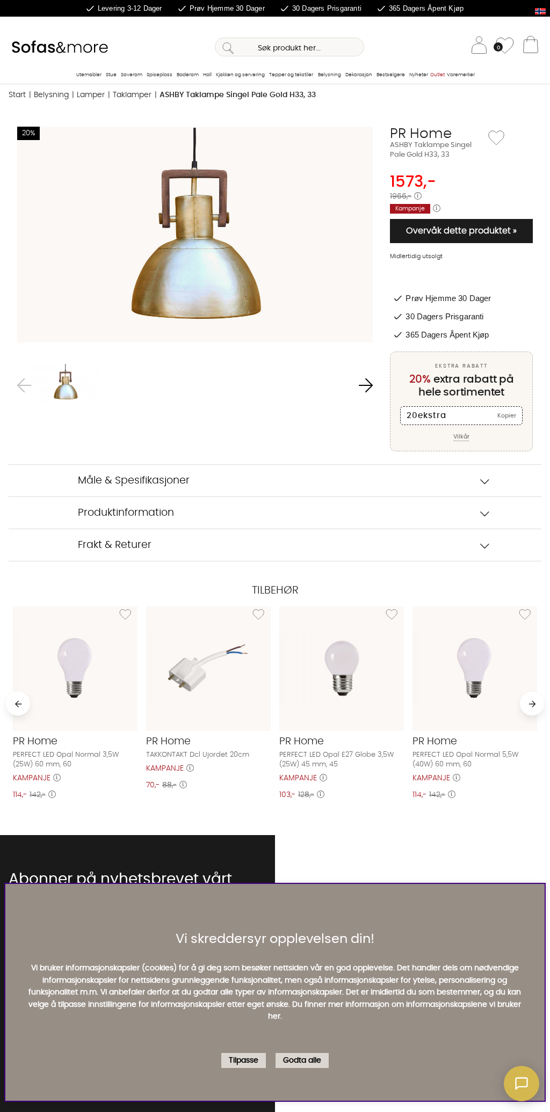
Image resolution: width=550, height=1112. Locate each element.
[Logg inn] (479, 47)
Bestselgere (391, 74)
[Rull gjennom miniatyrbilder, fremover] (365, 385)
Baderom (188, 74)
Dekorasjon (358, 74)
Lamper (91, 95)
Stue (111, 74)
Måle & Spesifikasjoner (134, 480)
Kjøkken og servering (240, 74)
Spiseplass (159, 74)
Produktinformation (126, 513)
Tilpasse (243, 1060)
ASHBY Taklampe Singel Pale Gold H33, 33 (238, 95)
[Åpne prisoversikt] (418, 196)
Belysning (329, 74)
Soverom (131, 74)
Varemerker (461, 74)
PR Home (421, 134)
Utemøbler (89, 74)
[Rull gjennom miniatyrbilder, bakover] (24, 385)
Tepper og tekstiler (291, 74)
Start (17, 95)
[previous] (18, 704)
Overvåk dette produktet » (461, 230)
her (274, 1016)
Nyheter (418, 74)
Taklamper (132, 95)
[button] (521, 1083)
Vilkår (461, 437)
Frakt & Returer (114, 545)
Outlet (437, 74)
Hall (207, 74)
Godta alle (302, 1060)
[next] (532, 704)
